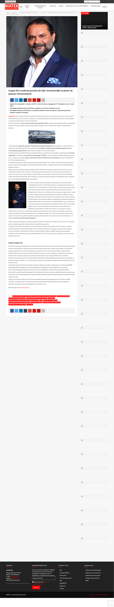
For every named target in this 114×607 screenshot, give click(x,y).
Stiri (61, 570)
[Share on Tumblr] (25, 100)
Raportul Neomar (36, 302)
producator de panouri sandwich (19, 302)
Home (21, 7)
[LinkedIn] (105, 1)
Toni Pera (30, 304)
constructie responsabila (17, 298)
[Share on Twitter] (16, 100)
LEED (41, 300)
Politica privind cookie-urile (93, 573)
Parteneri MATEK (64, 573)
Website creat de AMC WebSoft (99, 594)
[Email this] (43, 100)
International (96, 6)
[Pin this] (34, 100)
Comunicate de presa (66, 578)
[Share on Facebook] (12, 100)
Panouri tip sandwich (50, 300)
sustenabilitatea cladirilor (51, 302)
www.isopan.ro (25, 287)
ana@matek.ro (14, 576)
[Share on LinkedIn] (21, 100)
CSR (61, 580)
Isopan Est (51, 298)
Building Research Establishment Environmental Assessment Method (34, 296)
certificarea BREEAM (63, 296)
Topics (61, 6)
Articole (53, 6)
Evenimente (63, 575)
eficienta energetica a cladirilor (36, 298)
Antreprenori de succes (40, 6)
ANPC (87, 580)
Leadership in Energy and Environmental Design (24, 300)
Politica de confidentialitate (93, 570)
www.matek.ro (15, 578)
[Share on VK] (39, 100)
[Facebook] (102, 1)
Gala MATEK (63, 583)
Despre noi (27, 6)
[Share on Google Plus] (30, 100)
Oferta (104, 7)
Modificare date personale (93, 575)
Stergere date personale (92, 578)
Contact (62, 588)
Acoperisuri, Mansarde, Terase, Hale (28, 12)
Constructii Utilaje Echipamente (77, 6)
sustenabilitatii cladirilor (17, 304)
